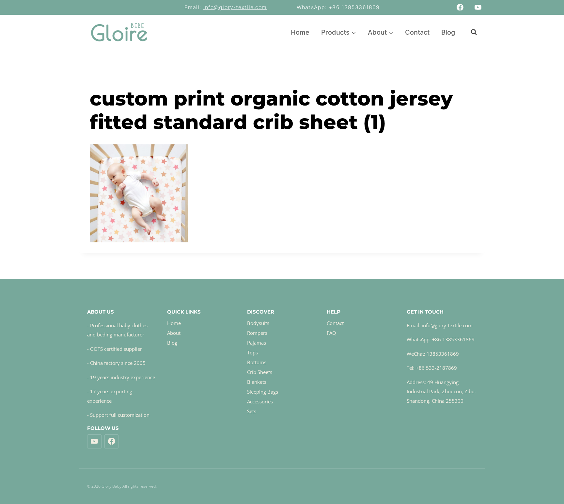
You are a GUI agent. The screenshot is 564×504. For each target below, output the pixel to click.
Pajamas (256, 342)
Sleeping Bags (262, 391)
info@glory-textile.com (235, 7)
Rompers (257, 333)
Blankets (256, 382)
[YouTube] (478, 7)
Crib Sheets (259, 372)
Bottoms (256, 362)
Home (300, 32)
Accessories (260, 401)
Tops (252, 352)
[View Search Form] (470, 32)
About (173, 333)
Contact (417, 32)
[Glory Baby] (119, 32)
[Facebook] (460, 7)
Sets (251, 411)
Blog (448, 32)
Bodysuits (258, 323)
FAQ (331, 333)
